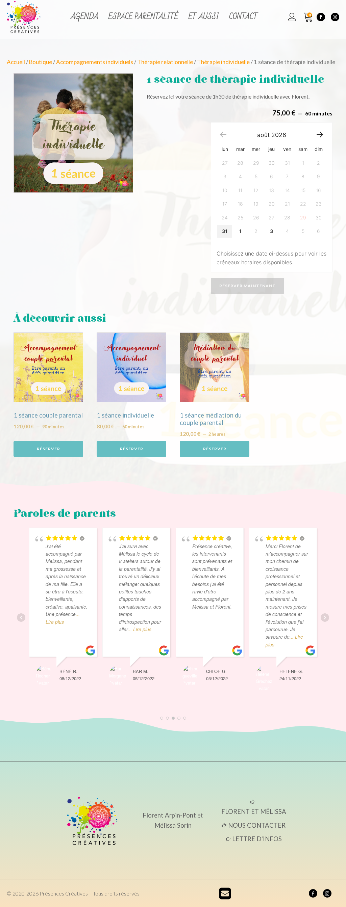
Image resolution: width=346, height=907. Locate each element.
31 (224, 231)
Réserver (48, 448)
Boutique (40, 61)
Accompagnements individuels (94, 61)
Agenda (84, 16)
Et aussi (204, 16)
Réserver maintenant (247, 285)
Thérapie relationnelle (165, 61)
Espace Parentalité (143, 16)
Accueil (16, 61)
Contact (243, 16)
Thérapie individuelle (223, 61)
